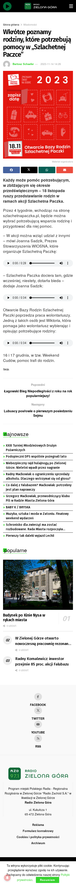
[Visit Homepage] (40, 6)
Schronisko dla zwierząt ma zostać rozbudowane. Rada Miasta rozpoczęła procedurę (34, 527)
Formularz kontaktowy (38, 831)
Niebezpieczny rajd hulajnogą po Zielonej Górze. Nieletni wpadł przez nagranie (36, 465)
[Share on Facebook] (11, 170)
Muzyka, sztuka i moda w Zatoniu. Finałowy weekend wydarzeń (37, 516)
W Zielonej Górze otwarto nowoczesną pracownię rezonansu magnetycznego (43, 641)
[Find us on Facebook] (38, 696)
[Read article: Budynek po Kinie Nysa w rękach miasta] (38, 585)
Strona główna (11, 24)
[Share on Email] (64, 170)
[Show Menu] (71, 6)
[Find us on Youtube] (38, 724)
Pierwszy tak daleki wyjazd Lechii (30, 536)
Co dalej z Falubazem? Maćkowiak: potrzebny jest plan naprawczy (39, 487)
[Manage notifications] (7, 877)
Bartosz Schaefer (23, 64)
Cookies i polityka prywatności (38, 837)
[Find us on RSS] (38, 738)
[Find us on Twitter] (38, 710)
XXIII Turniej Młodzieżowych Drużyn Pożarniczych (31, 448)
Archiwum (38, 843)
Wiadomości (30, 24)
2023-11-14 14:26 (51, 64)
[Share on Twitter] (29, 170)
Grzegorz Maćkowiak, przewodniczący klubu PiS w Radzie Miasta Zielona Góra (38, 498)
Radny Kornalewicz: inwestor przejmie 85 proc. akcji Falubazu (42, 661)
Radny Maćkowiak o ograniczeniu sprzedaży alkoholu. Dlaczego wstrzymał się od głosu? (38, 476)
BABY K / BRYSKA (18, 507)
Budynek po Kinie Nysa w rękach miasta (24, 617)
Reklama (38, 825)
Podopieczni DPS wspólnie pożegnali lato (36, 456)
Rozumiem (47, 880)
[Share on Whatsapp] (47, 170)
